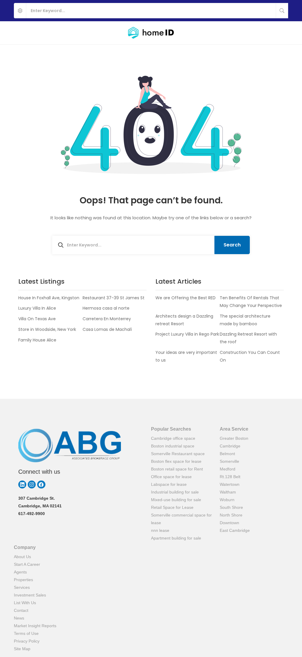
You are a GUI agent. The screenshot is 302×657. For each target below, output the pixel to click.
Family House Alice (37, 340)
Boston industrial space (172, 446)
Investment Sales (30, 595)
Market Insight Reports (35, 625)
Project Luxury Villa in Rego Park (187, 334)
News (19, 618)
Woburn (227, 499)
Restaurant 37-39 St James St (114, 298)
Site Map (22, 648)
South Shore (231, 507)
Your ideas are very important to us (186, 356)
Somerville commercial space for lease (181, 519)
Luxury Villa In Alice (37, 308)
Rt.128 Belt (230, 476)
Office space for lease (171, 476)
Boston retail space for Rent (177, 469)
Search (232, 244)
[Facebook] (41, 484)
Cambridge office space (173, 438)
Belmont (227, 453)
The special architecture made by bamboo (245, 320)
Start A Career (27, 564)
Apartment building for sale (176, 538)
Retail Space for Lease (172, 507)
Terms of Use (26, 633)
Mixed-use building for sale (176, 499)
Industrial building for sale (175, 492)
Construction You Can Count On (250, 356)
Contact (21, 610)
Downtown (229, 522)
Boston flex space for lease (176, 461)
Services (22, 587)
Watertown (229, 484)
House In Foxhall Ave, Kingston (48, 298)
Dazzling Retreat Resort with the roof (248, 338)
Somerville (229, 461)
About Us (22, 556)
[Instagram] (32, 484)
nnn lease (160, 530)
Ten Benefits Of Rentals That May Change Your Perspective (251, 301)
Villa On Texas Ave (37, 319)
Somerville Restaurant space (178, 453)
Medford (227, 469)
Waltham (228, 492)
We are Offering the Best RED (185, 298)
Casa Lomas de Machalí (107, 329)
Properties (23, 579)
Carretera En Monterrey (107, 319)
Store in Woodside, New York (47, 329)
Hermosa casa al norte (106, 308)
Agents (20, 572)
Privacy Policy (27, 641)
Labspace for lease (169, 484)
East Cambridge (235, 530)
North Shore (231, 515)
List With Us (25, 602)
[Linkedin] (22, 484)
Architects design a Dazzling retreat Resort (184, 320)
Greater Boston (234, 438)
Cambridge (230, 446)
